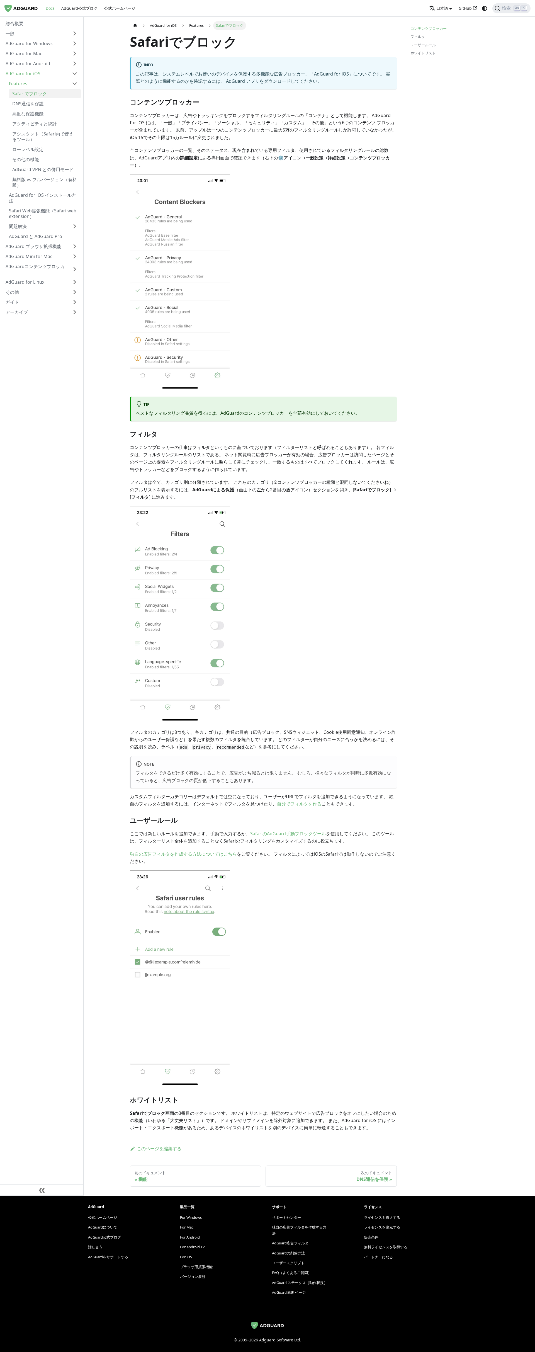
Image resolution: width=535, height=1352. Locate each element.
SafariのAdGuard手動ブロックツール (288, 834)
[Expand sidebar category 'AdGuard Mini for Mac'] (75, 256)
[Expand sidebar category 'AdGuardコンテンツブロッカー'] (75, 269)
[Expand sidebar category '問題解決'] (75, 226)
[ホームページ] (135, 25)
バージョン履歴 (192, 1276)
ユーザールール (423, 44)
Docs (50, 8)
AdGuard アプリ (242, 81)
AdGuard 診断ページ (289, 1292)
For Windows (191, 1217)
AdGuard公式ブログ (79, 8)
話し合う (95, 1246)
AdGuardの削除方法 (288, 1253)
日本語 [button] (442, 8)
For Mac (186, 1227)
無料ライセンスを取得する (385, 1246)
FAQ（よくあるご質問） (292, 1272)
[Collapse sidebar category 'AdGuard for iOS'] (75, 73)
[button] (41, 33)
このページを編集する (159, 1148)
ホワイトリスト (423, 52)
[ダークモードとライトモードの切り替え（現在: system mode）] (484, 8)
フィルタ (417, 36)
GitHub (465, 8)
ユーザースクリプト (288, 1262)
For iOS (186, 1256)
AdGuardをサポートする (108, 1256)
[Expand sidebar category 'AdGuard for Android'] (75, 63)
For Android (190, 1237)
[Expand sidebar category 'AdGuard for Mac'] (75, 53)
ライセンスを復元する (382, 1227)
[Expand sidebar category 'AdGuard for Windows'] (75, 43)
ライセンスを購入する (382, 1217)
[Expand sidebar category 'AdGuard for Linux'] (75, 282)
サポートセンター (286, 1217)
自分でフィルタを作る (299, 804)
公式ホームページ (119, 8)
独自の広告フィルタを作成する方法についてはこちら (183, 854)
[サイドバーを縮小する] (42, 1190)
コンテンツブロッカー (428, 28)
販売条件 (371, 1237)
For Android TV (192, 1246)
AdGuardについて (102, 1227)
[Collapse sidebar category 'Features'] (75, 83)
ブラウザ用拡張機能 (196, 1266)
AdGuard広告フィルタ (290, 1243)
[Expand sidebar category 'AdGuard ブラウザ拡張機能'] (75, 246)
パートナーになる (378, 1256)
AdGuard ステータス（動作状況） (299, 1282)
